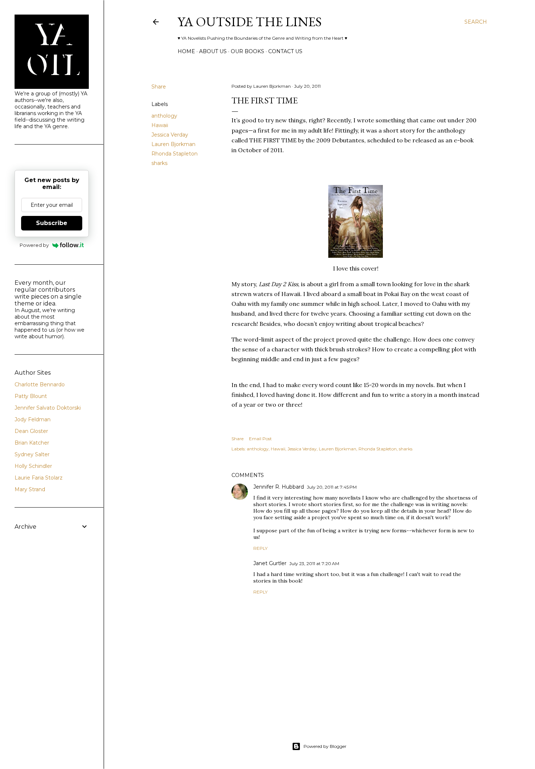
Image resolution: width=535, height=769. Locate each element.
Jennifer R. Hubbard (278, 487)
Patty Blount (31, 396)
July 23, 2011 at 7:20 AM (314, 563)
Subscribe (51, 223)
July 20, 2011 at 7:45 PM (332, 487)
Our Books (247, 51)
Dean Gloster (31, 431)
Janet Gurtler (269, 563)
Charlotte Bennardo (40, 384)
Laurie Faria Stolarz (39, 477)
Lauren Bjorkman (173, 144)
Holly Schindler (33, 466)
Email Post (260, 438)
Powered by (34, 245)
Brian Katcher (32, 442)
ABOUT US (213, 51)
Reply (260, 548)
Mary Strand (30, 489)
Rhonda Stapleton (174, 153)
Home (186, 51)
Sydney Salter (32, 454)
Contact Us (285, 51)
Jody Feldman (33, 419)
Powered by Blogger (325, 746)
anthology (164, 116)
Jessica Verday (169, 134)
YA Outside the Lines (250, 21)
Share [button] (158, 86)
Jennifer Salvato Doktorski (48, 408)
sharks (159, 163)
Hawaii (159, 125)
